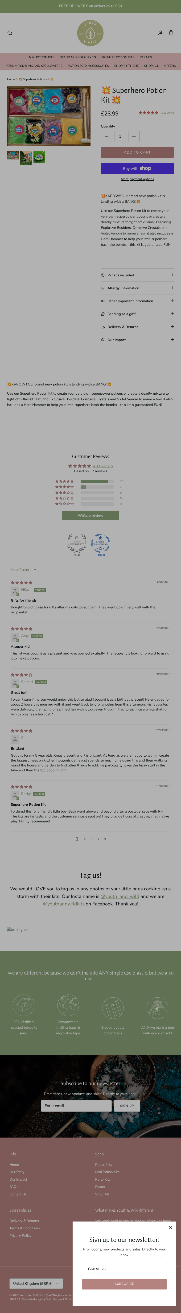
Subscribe (124, 1284)
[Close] (170, 1227)
